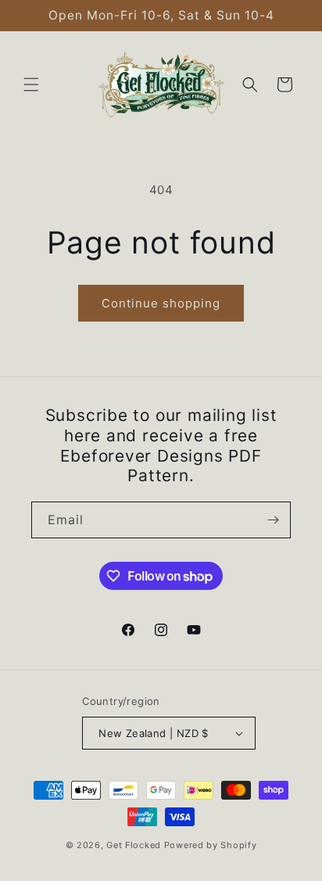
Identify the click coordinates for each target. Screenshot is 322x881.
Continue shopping (161, 303)
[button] (31, 84)
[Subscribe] (273, 520)
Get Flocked (133, 845)
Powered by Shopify (210, 845)
